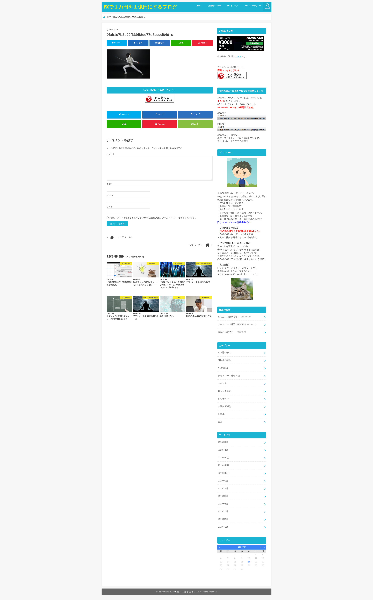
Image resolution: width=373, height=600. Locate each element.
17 (249, 562)
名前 (109, 184)
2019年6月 (223, 504)
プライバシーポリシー (252, 6)
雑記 (220, 422)
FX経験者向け (225, 352)
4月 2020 (242, 547)
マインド (222, 383)
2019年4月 (223, 519)
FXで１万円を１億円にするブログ (140, 6)
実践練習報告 (224, 406)
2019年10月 (223, 473)
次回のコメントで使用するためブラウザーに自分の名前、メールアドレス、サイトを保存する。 (153, 218)
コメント (111, 154)
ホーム (199, 6)
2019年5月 (223, 511)
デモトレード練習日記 (229, 375)
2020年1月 (223, 450)
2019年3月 (223, 527)
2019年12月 (223, 457)
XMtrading (223, 368)
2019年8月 (223, 488)
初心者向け (223, 399)
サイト (110, 206)
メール (110, 195)
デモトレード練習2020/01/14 (237, 324)
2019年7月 (223, 496)
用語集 (221, 414)
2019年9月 (223, 481)
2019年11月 (223, 465)
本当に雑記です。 (232, 332)
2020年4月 (223, 442)
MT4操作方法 (224, 360)
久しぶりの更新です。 (234, 317)
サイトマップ (232, 6)
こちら (238, 56)
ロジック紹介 (224, 391)
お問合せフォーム (214, 6)
